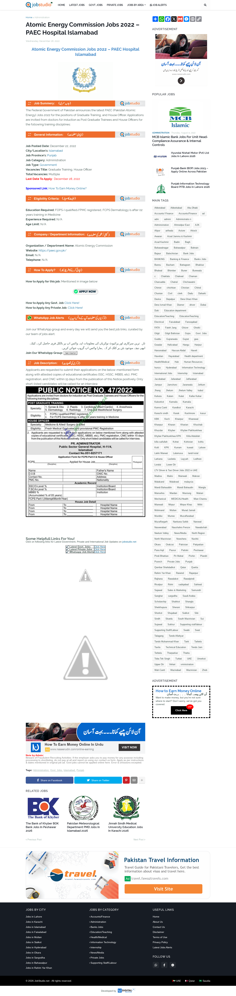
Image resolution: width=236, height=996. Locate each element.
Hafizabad (172, 344)
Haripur (198, 344)
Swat (197, 630)
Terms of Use (160, 937)
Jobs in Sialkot (33, 942)
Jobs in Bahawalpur (36, 962)
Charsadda (159, 282)
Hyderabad (171, 367)
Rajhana (158, 578)
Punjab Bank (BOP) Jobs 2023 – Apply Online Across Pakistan (189, 170)
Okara (157, 544)
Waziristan (191, 670)
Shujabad (172, 613)
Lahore (202, 447)
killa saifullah (160, 441)
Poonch (158, 561)
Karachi (190, 407)
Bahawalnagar (161, 247)
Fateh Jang (170, 327)
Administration (42, 17)
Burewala (197, 270)
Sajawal (158, 590)
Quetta (194, 567)
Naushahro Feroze (181, 527)
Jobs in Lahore (34, 916)
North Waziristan (162, 539)
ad (203, 213)
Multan (173, 510)
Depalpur (170, 299)
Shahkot (176, 601)
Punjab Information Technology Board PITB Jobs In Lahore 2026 (190, 185)
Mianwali (158, 504)
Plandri (203, 556)
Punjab (51, 155)
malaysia (188, 481)
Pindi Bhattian (161, 556)
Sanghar (158, 596)
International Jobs (163, 373)
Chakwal (179, 276)
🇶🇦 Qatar (190, 980)
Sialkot (185, 613)
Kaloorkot (159, 402)
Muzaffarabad (187, 516)
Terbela (158, 653)
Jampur (158, 384)
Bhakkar (200, 265)
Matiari (199, 493)
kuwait (190, 447)
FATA (157, 327)
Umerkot (201, 658)
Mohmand (159, 510)
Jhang (157, 390)
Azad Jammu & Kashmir (179, 236)
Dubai (203, 305)
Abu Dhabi (192, 207)
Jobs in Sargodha (35, 957)
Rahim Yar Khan (162, 573)
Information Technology (193, 367)
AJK (197, 225)
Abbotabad (159, 207)
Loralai (157, 464)
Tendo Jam (196, 647)
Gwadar (158, 344)
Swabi (186, 630)
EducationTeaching (189, 316)
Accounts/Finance (188, 213)
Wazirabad (175, 670)
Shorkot (158, 613)
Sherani (176, 607)
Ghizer (185, 327)
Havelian (158, 356)
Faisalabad (174, 322)
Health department (194, 356)
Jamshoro (172, 384)
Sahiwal (198, 584)
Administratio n (183, 219)
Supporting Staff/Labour (166, 630)
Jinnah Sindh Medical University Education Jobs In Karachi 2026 (125, 827)
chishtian (171, 287)
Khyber (171, 430)
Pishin (192, 556)
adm (156, 219)
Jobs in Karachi (34, 921)
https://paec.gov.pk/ (53, 250)
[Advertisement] (85, 752)
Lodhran (197, 459)
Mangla (202, 487)
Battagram (185, 265)
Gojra (187, 333)
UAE (189, 658)
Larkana (158, 459)
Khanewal (193, 419)
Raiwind (180, 573)
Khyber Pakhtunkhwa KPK (167, 436)
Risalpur (158, 584)
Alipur (157, 230)
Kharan (171, 424)
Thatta (186, 653)
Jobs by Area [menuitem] (135, 5)
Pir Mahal (178, 556)
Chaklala (165, 276)
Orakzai (170, 544)
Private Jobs (173, 561)
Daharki (202, 293)
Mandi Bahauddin (163, 487)
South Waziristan (186, 618)
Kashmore (190, 413)
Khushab (197, 424)
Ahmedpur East (182, 225)
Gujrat (186, 339)
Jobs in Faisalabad (36, 932)
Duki (156, 310)
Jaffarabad (191, 379)
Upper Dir (159, 664)
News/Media (180, 533)
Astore (181, 230)
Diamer (180, 305)
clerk (180, 293)
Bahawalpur (179, 247)
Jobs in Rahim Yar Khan (39, 967)
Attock (193, 230)
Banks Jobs (200, 259)
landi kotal (193, 453)
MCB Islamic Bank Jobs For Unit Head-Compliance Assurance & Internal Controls (180, 141)
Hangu (186, 344)
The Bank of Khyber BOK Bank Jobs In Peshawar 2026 (42, 827)
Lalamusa (178, 453)
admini (167, 219)
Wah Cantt (159, 670)
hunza (157, 367)
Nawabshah (201, 527)
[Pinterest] (126, 780)
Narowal (197, 521)
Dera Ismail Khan (163, 305)
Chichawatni (189, 282)
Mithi (199, 504)
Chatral (174, 282)
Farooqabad (191, 322)
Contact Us (159, 927)
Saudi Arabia (189, 596)
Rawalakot (173, 578)
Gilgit (157, 333)
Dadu (190, 293)
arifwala (169, 230)
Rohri (170, 584)
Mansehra (159, 493)
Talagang (158, 636)
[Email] (134, 780)
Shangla (189, 601)
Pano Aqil (159, 550)
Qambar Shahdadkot (164, 567)
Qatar (183, 567)
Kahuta (158, 396)
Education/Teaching (164, 316)
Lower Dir (171, 464)
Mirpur (171, 504)
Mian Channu (200, 499)
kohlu (201, 441)
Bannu (157, 265)
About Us (158, 921)
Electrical (159, 322)
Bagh (187, 242)
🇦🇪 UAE (176, 980)
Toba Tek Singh (162, 658)
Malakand (159, 481)
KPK (166, 447)
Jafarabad (176, 379)
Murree (171, 516)
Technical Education (176, 647)
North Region (198, 533)
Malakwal (174, 481)
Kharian (184, 424)
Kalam (170, 396)
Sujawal (158, 624)
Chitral (198, 287)
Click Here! (71, 303)
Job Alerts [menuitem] (159, 5)
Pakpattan (198, 544)
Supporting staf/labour (191, 624)
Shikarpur (190, 607)
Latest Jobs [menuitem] (77, 5)
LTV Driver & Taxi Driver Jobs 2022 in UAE (175, 470)
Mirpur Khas (186, 504)
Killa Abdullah (193, 436)
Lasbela (172, 459)
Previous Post (34, 839)
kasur (203, 413)
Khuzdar (158, 430)
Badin (177, 242)
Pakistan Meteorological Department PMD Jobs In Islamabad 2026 (83, 827)
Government (48, 165)
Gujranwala (171, 339)
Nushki (195, 539)
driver (192, 305)
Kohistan (188, 441)
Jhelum (169, 390)
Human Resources (193, 362)
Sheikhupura (160, 607)
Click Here (99, 546)
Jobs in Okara (33, 952)
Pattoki (184, 550)
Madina (158, 476)
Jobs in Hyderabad (36, 947)
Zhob (204, 670)
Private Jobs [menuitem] (115, 5)
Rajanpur (193, 573)
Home (29, 17)
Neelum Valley (161, 533)
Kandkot (176, 407)
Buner (184, 270)
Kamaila (173, 402)
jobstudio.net (129, 541)
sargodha (172, 596)
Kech (167, 419)
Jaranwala (187, 384)
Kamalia (187, 402)
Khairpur (179, 419)
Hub (177, 362)
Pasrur (172, 550)
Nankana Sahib (180, 521)
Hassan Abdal (179, 350)
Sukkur (171, 624)
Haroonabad (160, 350)
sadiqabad (183, 584)
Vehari (172, 664)
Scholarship (160, 601)
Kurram (178, 447)
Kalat (181, 396)
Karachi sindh (161, 413)
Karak (176, 413)
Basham (170, 265)
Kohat (176, 441)
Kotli (156, 447)
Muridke (158, 516)
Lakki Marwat (161, 453)
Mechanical (160, 499)
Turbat (178, 658)
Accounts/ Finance (163, 213)
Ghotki (197, 327)
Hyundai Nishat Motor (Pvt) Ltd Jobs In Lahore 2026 (190, 154)
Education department (175, 310)
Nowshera (181, 539)
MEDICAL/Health (179, 499)
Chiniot (157, 287)
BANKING (159, 259)
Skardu (169, 618)
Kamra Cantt (160, 407)
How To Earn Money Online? (68, 188)
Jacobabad (159, 379)
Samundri (196, 590)
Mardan (173, 493)
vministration (187, 664)
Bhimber (172, 270)
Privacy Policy (160, 942)
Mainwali (182, 476)
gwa (196, 339)
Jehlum (201, 384)
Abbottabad (176, 207)
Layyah (184, 459)
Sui (202, 618)
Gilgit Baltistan (172, 333)
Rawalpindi (189, 578)
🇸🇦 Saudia (204, 980)
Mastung (186, 493)
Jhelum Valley (185, 390)
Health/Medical (161, 362)
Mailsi (170, 476)
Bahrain (194, 247)
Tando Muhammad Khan (166, 641)
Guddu (157, 339)
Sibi (196, 613)
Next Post (139, 839)
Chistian (185, 287)
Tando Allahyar (176, 636)
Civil (170, 293)
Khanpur (158, 424)
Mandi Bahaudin (185, 487)
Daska (157, 299)
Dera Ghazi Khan (188, 299)
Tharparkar (172, 653)
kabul (200, 390)
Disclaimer (158, 932)
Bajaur (157, 253)
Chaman (193, 276)
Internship (182, 373)
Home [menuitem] (61, 5)
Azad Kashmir (161, 242)
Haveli (194, 350)
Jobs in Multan (34, 937)
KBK (156, 419)
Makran (196, 476)
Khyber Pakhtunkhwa (191, 430)
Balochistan (172, 253)
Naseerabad (160, 527)
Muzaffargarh (161, 521)
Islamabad (56, 150)
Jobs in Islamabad (36, 927)
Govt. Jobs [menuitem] (96, 5)
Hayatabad (173, 356)
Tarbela (198, 641)
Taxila (157, 647)
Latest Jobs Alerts (162, 947)
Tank (186, 641)
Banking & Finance (179, 259)
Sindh (157, 618)
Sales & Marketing (177, 590)
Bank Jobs (188, 253)
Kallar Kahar (195, 396)
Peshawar (199, 550)
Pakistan (183, 544)
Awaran (158, 236)
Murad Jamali (188, 510)
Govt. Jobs (56, 770)
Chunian (158, 293)
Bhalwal (158, 270)
